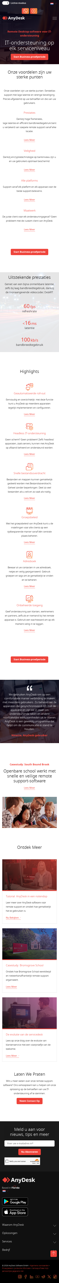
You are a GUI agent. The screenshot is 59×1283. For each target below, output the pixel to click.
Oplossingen (9, 1233)
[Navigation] (55, 19)
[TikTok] (55, 1276)
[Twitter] (49, 1276)
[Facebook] (25, 1276)
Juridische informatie (22, 1268)
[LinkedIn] (31, 1276)
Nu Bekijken (12, 918)
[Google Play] (29, 1201)
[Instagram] (20, 1276)
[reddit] (43, 1276)
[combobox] (53, 4)
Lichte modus (18, 3)
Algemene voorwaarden (39, 1265)
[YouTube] (37, 1276)
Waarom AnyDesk (13, 1225)
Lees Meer (29, 140)
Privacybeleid (7, 1268)
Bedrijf (6, 1250)
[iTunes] (29, 1212)
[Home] (13, 19)
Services (7, 1241)
